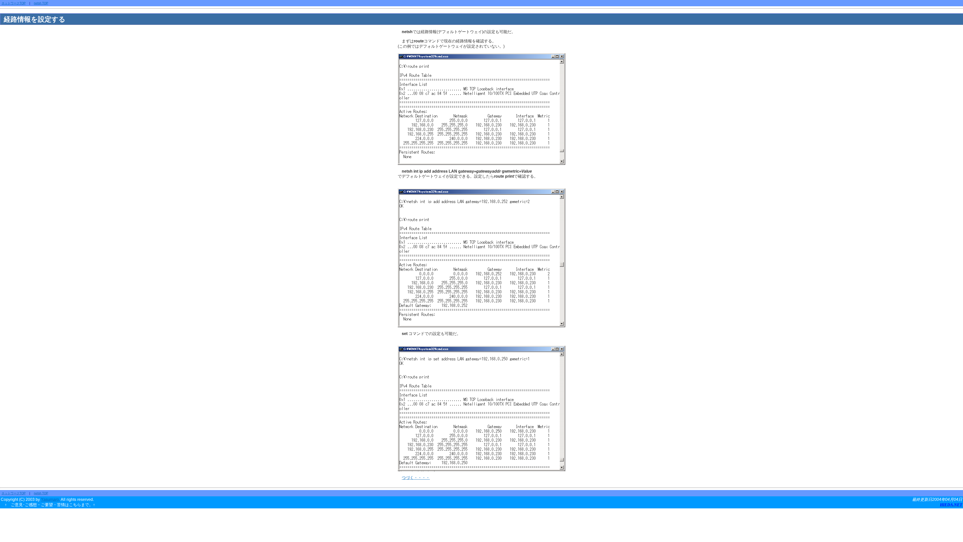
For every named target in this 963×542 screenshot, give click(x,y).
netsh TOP (41, 3)
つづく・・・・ (416, 478)
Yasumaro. (50, 499)
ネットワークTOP (14, 3)
